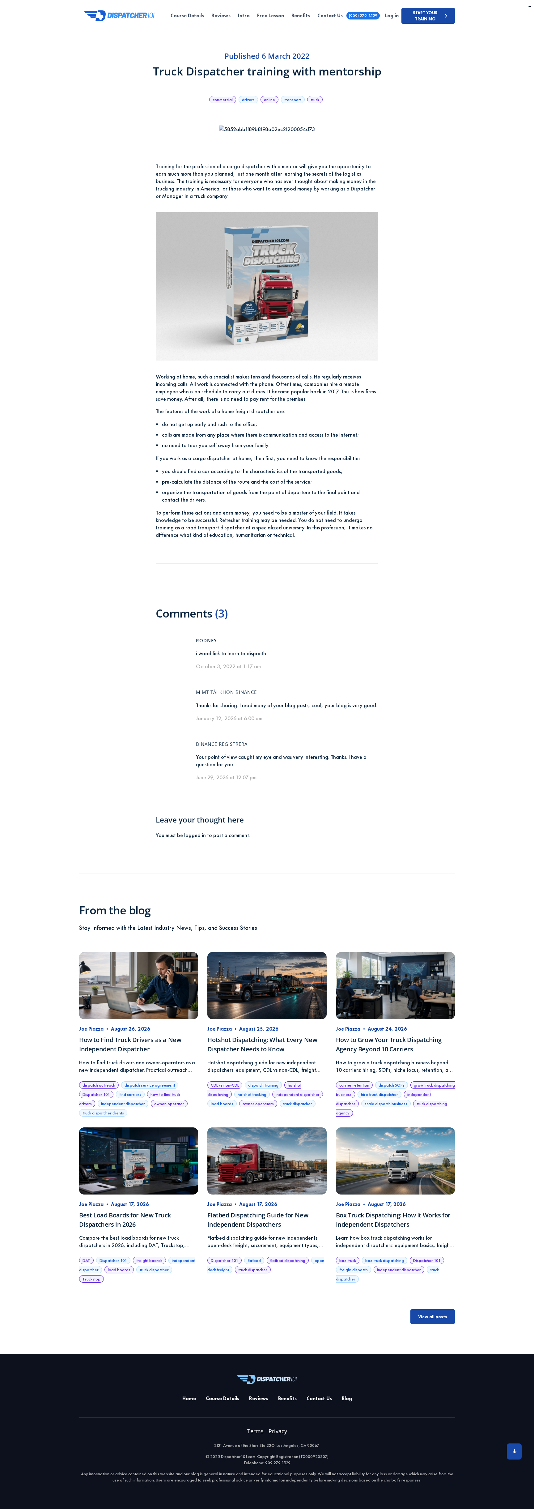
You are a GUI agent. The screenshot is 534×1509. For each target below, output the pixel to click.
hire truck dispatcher (379, 1094)
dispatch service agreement (150, 1085)
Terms (255, 1431)
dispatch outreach (99, 1085)
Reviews (221, 15)
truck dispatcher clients (103, 1113)
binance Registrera (222, 744)
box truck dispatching (384, 1260)
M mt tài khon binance (226, 692)
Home (189, 1398)
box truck (347, 1260)
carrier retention (354, 1085)
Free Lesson (270, 15)
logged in (195, 835)
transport (292, 99)
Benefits (300, 15)
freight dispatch (353, 1269)
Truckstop (91, 1279)
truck (315, 99)
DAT (86, 1260)
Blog (347, 1398)
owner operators (258, 1103)
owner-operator (169, 1103)
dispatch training (263, 1085)
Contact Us (330, 15)
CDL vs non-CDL (225, 1085)
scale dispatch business (386, 1103)
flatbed (254, 1260)
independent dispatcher (123, 1103)
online (269, 99)
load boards (222, 1103)
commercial (223, 99)
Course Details (187, 15)
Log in (392, 15)
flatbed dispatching (287, 1260)
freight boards (149, 1260)
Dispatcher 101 (96, 1094)
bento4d (530, 6)
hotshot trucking (252, 1094)
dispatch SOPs (392, 1085)
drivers (248, 99)
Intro (244, 15)
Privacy (278, 1431)
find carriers (130, 1094)
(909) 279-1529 (363, 15)
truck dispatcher (297, 1103)
